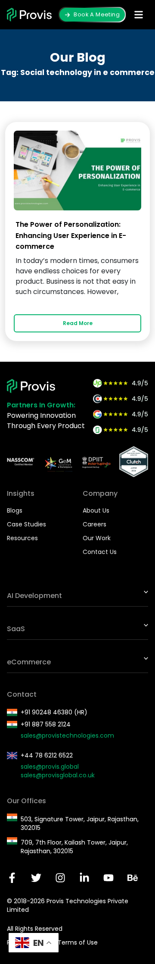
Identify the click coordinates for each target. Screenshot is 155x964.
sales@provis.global (50, 766)
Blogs (14, 510)
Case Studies (26, 524)
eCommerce (29, 662)
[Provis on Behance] (132, 878)
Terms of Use (78, 942)
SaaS (16, 629)
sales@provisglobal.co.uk (58, 775)
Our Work (97, 538)
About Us (96, 510)
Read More (78, 323)
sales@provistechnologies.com (67, 735)
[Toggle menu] (138, 14)
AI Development (34, 596)
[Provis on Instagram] (60, 878)
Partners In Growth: (41, 405)
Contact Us (100, 552)
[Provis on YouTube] (108, 878)
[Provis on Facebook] (12, 878)
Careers (94, 524)
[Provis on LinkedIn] (84, 878)
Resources (22, 538)
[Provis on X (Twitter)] (36, 878)
